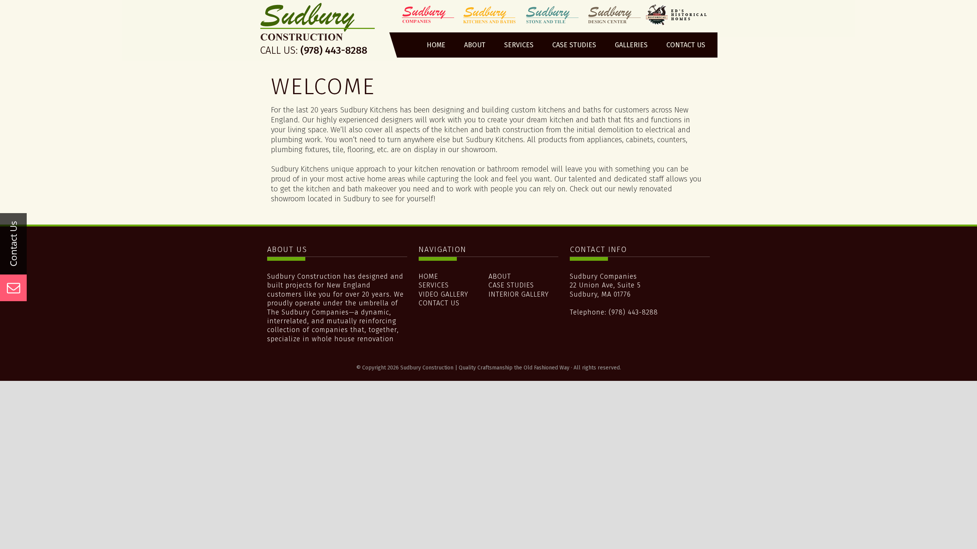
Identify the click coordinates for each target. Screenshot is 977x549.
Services (434, 285)
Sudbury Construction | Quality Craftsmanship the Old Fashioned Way (318, 31)
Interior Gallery (518, 294)
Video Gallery (443, 294)
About (499, 276)
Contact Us (439, 303)
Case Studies (511, 285)
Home (428, 276)
